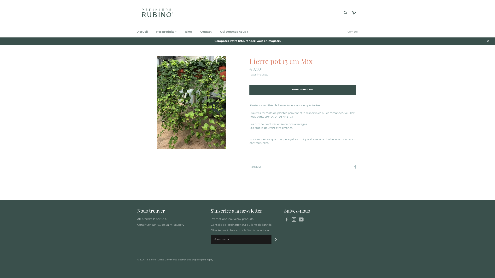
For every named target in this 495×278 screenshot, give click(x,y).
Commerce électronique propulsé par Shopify (189, 259)
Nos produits (165, 31)
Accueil (142, 31)
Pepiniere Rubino (155, 259)
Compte (352, 31)
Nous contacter (302, 89)
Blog (188, 31)
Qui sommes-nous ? (234, 31)
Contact (206, 31)
